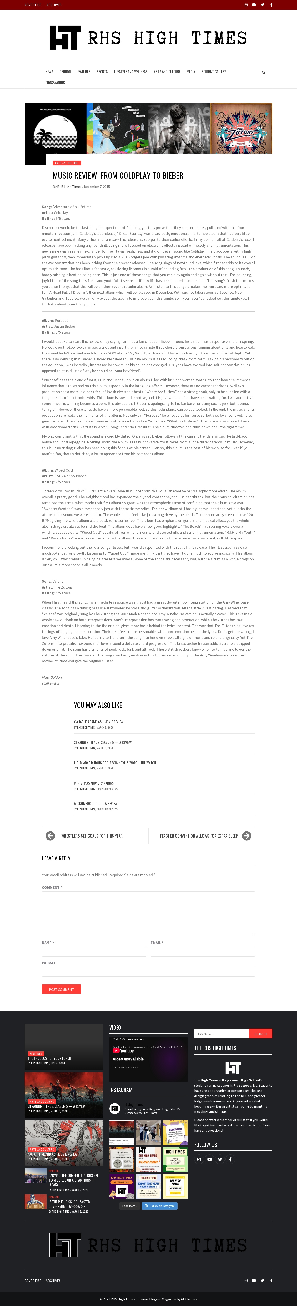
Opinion (65, 71)
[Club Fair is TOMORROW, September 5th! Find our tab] (148, 1159)
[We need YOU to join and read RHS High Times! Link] (148, 1132)
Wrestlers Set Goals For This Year (92, 836)
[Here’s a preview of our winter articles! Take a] (121, 1132)
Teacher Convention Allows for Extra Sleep (199, 836)
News (49, 71)
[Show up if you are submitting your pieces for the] (175, 1132)
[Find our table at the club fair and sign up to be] (121, 1186)
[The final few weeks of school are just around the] (175, 1186)
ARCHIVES (54, 5)
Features (83, 71)
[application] (148, 1059)
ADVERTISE (33, 5)
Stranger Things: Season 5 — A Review (103, 742)
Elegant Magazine (162, 1299)
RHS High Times (69, 186)
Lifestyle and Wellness (130, 71)
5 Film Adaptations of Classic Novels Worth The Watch (115, 762)
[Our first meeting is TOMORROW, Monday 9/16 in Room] (175, 1159)
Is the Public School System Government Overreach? (69, 1204)
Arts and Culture (167, 71)
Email (157, 942)
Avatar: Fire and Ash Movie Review (98, 721)
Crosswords (55, 82)
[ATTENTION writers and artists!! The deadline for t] (121, 1159)
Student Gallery (214, 71)
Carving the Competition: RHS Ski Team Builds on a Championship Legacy (73, 1180)
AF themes (189, 1299)
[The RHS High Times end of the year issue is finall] (148, 1186)
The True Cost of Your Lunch (49, 1058)
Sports (102, 71)
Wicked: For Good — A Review (95, 803)
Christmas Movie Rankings (94, 783)
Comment (52, 887)
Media (191, 71)
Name (48, 942)
